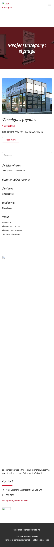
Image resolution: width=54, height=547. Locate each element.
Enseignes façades (19, 119)
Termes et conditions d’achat (17, 540)
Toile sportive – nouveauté (13, 171)
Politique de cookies (40, 540)
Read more (11, 139)
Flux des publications (11, 226)
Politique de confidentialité (27, 536)
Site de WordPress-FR (11, 234)
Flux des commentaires (12, 230)
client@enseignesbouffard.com (15, 500)
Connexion (6, 222)
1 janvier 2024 (8, 126)
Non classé (7, 208)
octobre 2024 (8, 194)
